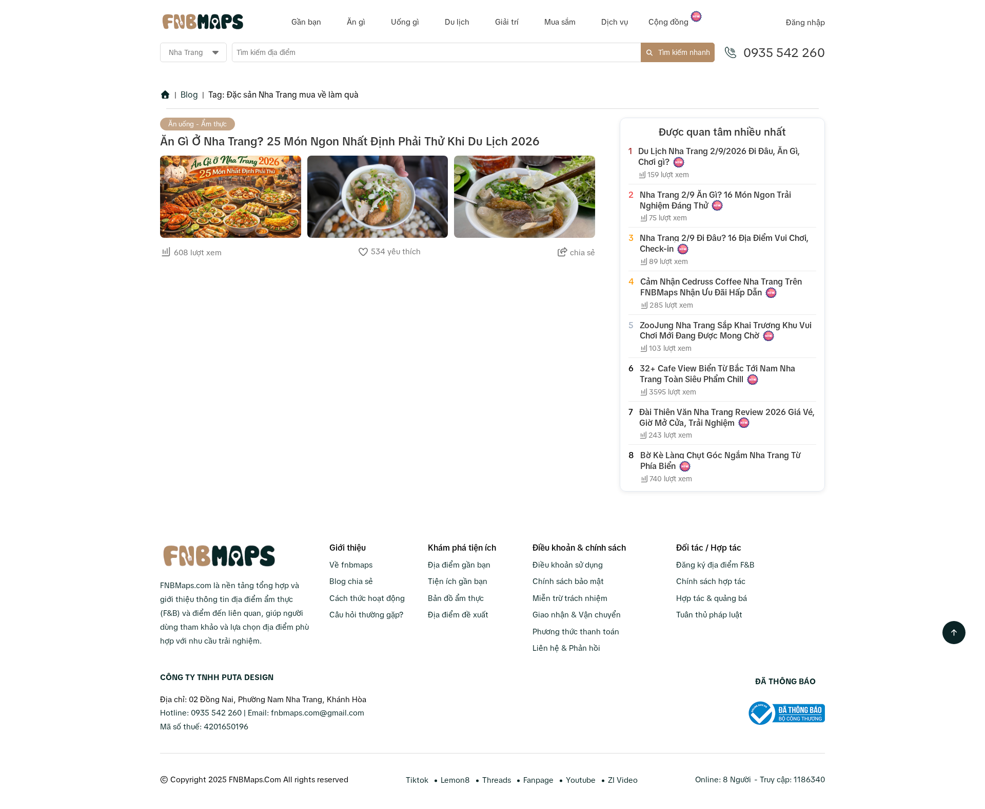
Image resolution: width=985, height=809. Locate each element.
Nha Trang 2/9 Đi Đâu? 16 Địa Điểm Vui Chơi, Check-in (724, 243)
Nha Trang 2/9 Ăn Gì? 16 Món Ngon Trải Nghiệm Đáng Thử (715, 200)
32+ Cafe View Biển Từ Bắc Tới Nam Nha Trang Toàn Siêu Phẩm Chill (717, 374)
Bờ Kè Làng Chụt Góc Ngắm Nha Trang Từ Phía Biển (720, 460)
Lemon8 (455, 780)
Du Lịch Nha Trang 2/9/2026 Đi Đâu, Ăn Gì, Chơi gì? (719, 156)
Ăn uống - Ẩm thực (197, 124)
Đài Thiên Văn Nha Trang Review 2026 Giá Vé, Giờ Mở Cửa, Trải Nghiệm (727, 417)
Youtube (581, 780)
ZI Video (623, 780)
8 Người (737, 779)
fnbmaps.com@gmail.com (317, 712)
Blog (189, 94)
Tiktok (417, 780)
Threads (496, 780)
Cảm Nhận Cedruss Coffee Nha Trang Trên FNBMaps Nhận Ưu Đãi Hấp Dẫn (721, 287)
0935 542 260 (784, 53)
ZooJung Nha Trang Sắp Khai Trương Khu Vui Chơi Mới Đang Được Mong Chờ (726, 331)
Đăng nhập (805, 22)
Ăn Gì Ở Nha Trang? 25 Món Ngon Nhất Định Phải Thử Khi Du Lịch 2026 (350, 141)
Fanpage (538, 780)
